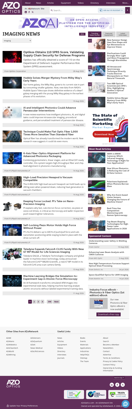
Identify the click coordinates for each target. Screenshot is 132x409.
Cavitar (97, 247)
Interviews (61, 354)
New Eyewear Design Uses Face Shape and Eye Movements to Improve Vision (117, 43)
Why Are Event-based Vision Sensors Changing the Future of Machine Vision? (118, 198)
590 (49, 301)
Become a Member (111, 344)
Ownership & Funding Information (112, 369)
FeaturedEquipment (109, 34)
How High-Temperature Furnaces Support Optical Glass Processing (109, 264)
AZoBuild (10, 351)
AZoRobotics (11, 344)
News (59, 338)
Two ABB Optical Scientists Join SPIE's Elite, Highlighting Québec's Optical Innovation (116, 88)
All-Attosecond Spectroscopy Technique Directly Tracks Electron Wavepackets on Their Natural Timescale (118, 72)
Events (83, 341)
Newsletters (108, 348)
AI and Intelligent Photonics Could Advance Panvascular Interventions (49, 109)
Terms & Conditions (111, 358)
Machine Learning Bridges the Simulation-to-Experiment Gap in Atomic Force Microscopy (50, 277)
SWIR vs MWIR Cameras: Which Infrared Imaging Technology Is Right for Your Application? (118, 158)
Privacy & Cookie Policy (112, 361)
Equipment (62, 344)
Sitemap (83, 358)
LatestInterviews (123, 34)
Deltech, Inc (98, 269)
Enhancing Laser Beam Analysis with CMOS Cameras (106, 253)
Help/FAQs (84, 354)
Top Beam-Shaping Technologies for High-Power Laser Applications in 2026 (118, 225)
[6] (96, 225)
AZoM (8, 338)
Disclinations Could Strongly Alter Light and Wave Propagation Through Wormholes (118, 56)
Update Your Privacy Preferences (23, 406)
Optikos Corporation (17, 71)
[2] (96, 57)
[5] (96, 102)
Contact (106, 351)
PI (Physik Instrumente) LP (19, 170)
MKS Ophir (98, 258)
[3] (96, 70)
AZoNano (10, 341)
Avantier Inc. (99, 278)
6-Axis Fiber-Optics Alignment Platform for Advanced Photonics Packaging (49, 155)
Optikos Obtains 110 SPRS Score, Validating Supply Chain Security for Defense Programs (54, 53)
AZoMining (10, 354)
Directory (61, 351)
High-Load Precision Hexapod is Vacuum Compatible (47, 179)
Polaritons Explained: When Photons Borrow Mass (118, 183)
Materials (84, 344)
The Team (84, 361)
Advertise (107, 354)
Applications (85, 348)
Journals (60, 358)
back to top (118, 378)
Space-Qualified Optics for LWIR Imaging (108, 274)
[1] (96, 44)
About (105, 338)
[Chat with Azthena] (125, 404)
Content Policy (109, 364)
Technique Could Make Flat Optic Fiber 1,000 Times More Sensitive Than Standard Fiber (50, 133)
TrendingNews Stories (95, 34)
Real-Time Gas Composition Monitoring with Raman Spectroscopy (117, 211)
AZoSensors (35, 338)
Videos (60, 348)
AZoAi (32, 344)
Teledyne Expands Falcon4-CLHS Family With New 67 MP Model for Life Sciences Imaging (53, 250)
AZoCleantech (12, 348)
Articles (60, 341)
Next (56, 301)
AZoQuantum (36, 341)
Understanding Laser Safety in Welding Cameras (108, 242)
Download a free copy (108, 314)
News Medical (36, 348)
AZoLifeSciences (37, 351)
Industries (84, 351)
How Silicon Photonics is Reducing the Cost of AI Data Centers (118, 170)
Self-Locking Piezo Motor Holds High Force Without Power (49, 227)
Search (106, 341)
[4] (96, 87)
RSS (82, 34)
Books (82, 338)
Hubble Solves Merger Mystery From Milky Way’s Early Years (52, 79)
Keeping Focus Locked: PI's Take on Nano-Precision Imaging (49, 203)
